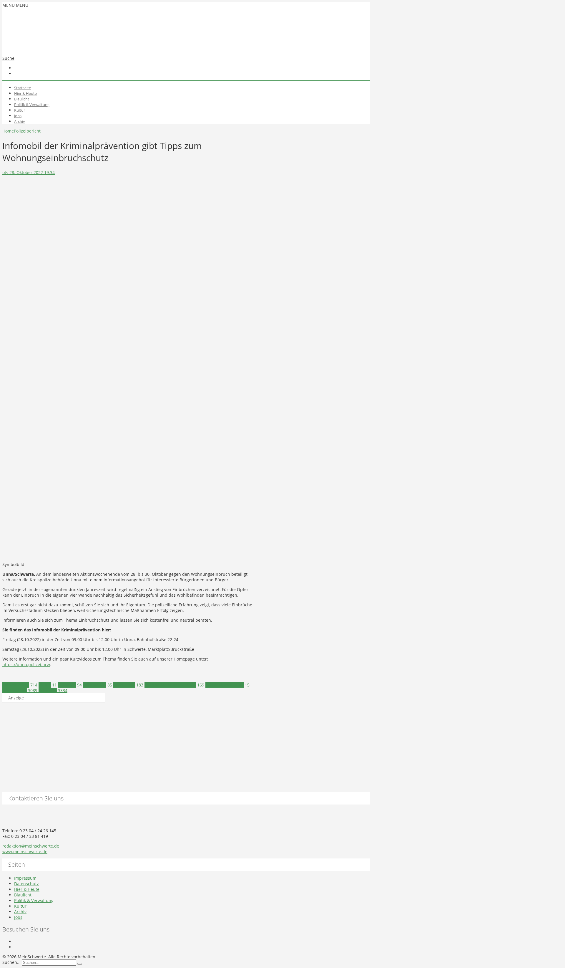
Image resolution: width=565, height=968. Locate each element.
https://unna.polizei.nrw (26, 664)
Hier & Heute (25, 93)
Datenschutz (26, 883)
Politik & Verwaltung (31, 104)
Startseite (22, 87)
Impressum (25, 878)
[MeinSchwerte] (61, 46)
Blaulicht (21, 99)
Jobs (17, 115)
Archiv (19, 121)
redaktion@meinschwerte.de (30, 846)
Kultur (19, 110)
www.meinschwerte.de (24, 851)
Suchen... (11, 962)
